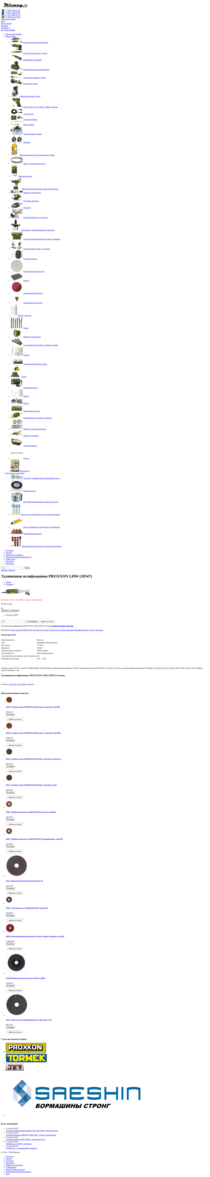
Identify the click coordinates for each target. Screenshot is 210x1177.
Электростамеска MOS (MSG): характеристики (25, 1139)
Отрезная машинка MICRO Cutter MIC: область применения (31, 1135)
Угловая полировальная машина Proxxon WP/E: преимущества (32, 1131)
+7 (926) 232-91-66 (12, 17)
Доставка (9, 550)
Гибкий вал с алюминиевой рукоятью (21, 1148)
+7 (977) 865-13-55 (12, 15)
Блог (8, 1174)
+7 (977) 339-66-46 (12, 13)
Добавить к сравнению (10, 611)
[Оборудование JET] (15, 1070)
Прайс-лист (10, 559)
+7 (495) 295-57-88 (12, 10)
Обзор (8, 582)
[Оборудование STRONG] (80, 1115)
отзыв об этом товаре (17, 684)
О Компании (11, 1167)
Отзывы (9, 584)
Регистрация (6, 23)
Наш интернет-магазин (15, 1169)
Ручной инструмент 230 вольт (45, 630)
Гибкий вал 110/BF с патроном (18, 1144)
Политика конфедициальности (18, 557)
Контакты (10, 564)
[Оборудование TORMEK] (26, 1062)
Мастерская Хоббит (14, 34)
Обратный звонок (8, 19)
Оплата (9, 553)
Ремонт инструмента (14, 555)
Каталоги (10, 561)
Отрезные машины (66, 630)
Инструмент (11, 36)
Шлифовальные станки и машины (89, 630)
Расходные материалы (15, 473)
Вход (3, 21)
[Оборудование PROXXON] (26, 1052)
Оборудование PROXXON (21, 630)
